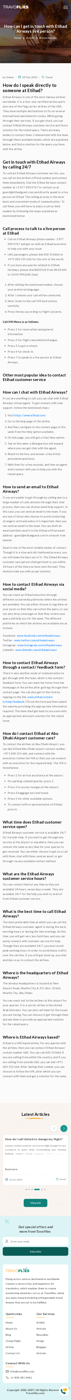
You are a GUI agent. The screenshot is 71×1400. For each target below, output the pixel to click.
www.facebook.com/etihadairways (38, 635)
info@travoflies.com (22, 1371)
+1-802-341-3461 (21, 1377)
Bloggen (41, 1347)
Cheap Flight (13, 1340)
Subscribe (35, 1251)
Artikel (40, 1322)
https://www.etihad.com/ (30, 415)
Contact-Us (13, 1353)
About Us (11, 1328)
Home (17, 37)
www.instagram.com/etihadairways (40, 645)
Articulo (41, 1328)
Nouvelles (42, 1334)
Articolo (41, 1353)
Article (30, 37)
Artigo (40, 1340)
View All (35, 1202)
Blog (8, 1334)
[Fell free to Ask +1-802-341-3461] (65, 1393)
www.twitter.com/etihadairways (34, 640)
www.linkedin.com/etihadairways (36, 649)
